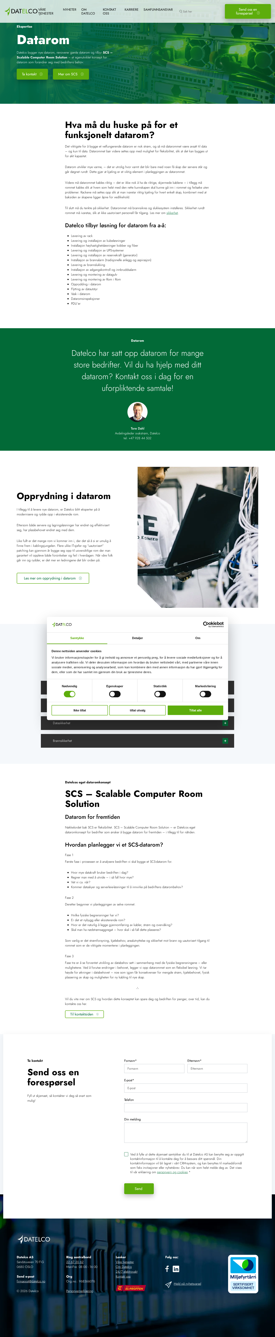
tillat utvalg (137, 710)
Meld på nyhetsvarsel (187, 1283)
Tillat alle (195, 710)
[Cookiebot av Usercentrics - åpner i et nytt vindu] (206, 625)
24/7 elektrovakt (127, 1271)
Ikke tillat (79, 710)
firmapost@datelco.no (31, 1281)
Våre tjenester (125, 1262)
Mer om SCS (68, 74)
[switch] (115, 694)
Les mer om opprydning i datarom (50, 578)
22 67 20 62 (75, 1262)
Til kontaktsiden (81, 1014)
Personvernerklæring (79, 1291)
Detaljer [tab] (137, 638)
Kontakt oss (123, 1276)
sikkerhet (172, 213)
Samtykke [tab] (77, 638)
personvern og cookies (172, 1172)
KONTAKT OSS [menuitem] (109, 11)
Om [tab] (197, 638)
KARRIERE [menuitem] (132, 9)
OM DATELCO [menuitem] (88, 11)
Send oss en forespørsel (246, 11)
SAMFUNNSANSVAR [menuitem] (158, 9)
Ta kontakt (29, 74)
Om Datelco (124, 1266)
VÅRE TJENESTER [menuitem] (45, 11)
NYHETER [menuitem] (69, 9)
